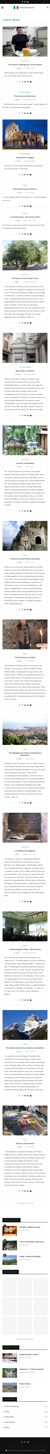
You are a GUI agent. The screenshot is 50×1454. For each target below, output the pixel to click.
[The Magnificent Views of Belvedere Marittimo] (25, 730)
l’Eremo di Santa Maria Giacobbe (25, 559)
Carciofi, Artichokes (25, 463)
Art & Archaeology (25, 92)
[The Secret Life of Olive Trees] (25, 255)
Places (25, 185)
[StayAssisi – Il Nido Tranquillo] (9, 1373)
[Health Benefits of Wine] (9, 1358)
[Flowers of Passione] (25, 1121)
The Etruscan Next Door (25, 96)
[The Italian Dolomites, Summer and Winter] (25, 1025)
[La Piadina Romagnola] (25, 828)
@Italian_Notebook (25, 1339)
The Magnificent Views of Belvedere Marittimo (25, 754)
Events (25, 945)
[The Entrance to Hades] (25, 634)
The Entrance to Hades (25, 657)
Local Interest (25, 1422)
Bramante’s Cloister (25, 371)
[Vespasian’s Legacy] (25, 134)
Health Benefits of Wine (28, 1354)
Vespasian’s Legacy (25, 157)
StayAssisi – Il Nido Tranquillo (31, 1369)
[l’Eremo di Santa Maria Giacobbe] (25, 536)
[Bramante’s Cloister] (25, 348)
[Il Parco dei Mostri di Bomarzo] (9, 1245)
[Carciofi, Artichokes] (25, 440)
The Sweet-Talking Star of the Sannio (25, 64)
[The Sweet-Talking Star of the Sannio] (25, 42)
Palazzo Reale (24, 1384)
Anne (19, 68)
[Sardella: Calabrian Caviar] (9, 1231)
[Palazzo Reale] (9, 1387)
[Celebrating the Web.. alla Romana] (25, 926)
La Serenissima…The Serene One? (25, 217)
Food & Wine (25, 61)
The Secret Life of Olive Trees (25, 278)
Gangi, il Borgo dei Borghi (30, 1256)
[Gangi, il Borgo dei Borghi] (9, 1260)
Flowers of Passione (25, 1143)
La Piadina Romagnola (25, 851)
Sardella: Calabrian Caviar (29, 1227)
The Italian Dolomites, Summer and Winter (25, 1048)
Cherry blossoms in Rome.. (25, 189)
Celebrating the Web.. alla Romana (25, 949)
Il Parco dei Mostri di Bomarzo (31, 1242)
